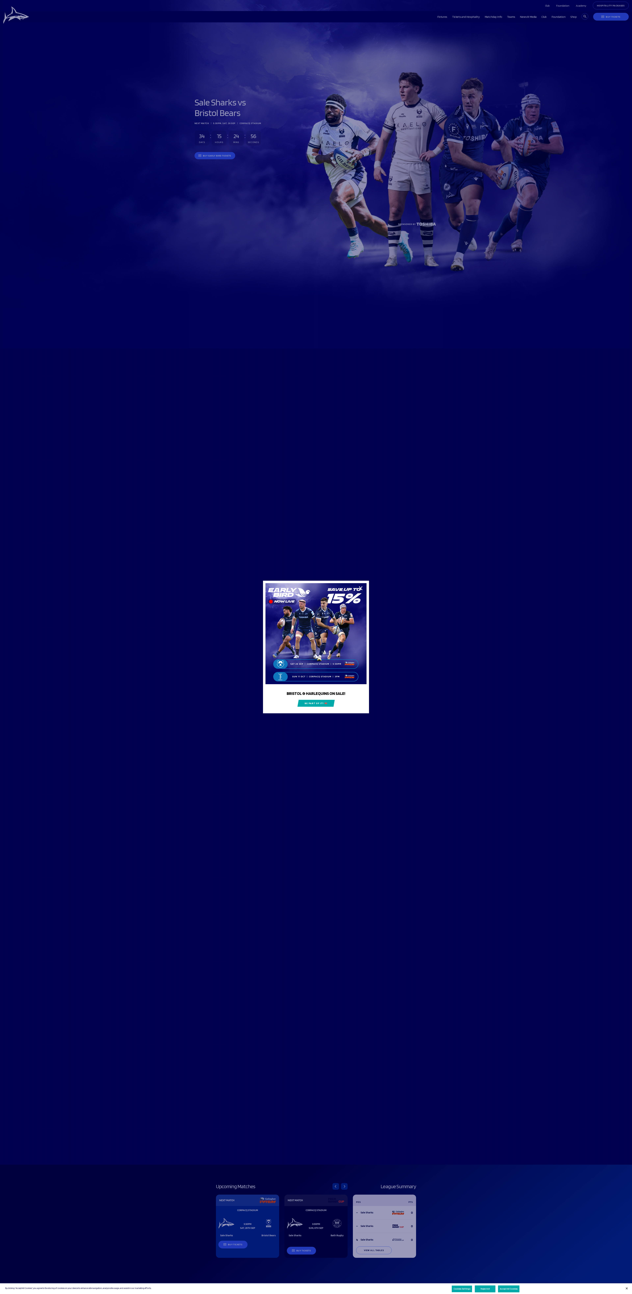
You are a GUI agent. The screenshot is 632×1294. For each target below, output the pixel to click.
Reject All (485, 1289)
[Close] (626, 1288)
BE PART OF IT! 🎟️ (316, 703)
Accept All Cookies (509, 1289)
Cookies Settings (462, 1289)
